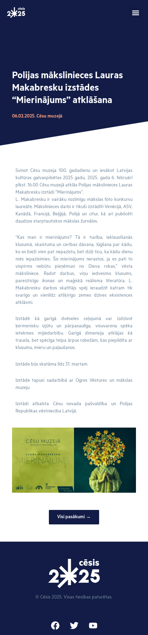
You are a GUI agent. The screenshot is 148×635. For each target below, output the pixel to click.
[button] (135, 12)
